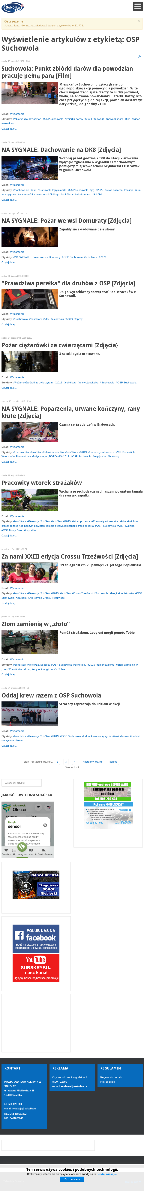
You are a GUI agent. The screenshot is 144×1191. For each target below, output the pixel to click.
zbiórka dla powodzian (28, 118)
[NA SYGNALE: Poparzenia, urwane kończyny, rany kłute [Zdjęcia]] (30, 431)
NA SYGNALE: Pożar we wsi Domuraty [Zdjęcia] (67, 220)
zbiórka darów (74, 118)
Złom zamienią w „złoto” (36, 624)
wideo (136, 118)
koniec (113, 761)
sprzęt (79, 318)
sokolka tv (92, 257)
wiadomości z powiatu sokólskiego (39, 194)
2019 (70, 318)
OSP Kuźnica (126, 525)
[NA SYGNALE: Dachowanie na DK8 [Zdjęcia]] (30, 167)
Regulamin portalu (111, 1077)
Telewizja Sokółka (39, 521)
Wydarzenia (17, 113)
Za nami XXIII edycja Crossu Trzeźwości (41, 597)
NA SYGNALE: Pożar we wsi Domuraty (38, 257)
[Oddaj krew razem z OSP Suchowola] (30, 713)
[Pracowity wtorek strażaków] (30, 499)
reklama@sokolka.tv (73, 1086)
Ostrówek (45, 189)
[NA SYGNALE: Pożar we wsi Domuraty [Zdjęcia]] (30, 236)
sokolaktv (20, 736)
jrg (92, 189)
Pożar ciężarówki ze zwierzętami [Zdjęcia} (60, 345)
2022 (100, 189)
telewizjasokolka (88, 382)
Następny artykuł (92, 761)
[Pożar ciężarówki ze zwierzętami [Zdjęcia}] (30, 361)
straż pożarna (114, 189)
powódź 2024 (115, 118)
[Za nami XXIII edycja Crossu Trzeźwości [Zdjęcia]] (30, 572)
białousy (114, 456)
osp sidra (31, 530)
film (128, 118)
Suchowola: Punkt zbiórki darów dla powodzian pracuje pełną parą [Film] (67, 72)
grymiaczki (60, 189)
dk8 (34, 189)
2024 (89, 118)
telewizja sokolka (54, 452)
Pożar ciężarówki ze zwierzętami (34, 382)
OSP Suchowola (53, 118)
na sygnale (9, 194)
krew (19, 740)
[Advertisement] (36, 1023)
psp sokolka (22, 452)
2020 (103, 257)
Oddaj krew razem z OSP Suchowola (51, 695)
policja (129, 189)
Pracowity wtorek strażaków (42, 482)
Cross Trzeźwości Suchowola (91, 593)
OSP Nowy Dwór (13, 530)
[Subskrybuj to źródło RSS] (139, 56)
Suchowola (21, 318)
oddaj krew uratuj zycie (97, 736)
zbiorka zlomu (106, 664)
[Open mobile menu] (138, 6)
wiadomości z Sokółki (89, 194)
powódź (99, 118)
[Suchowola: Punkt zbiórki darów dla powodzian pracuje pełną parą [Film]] (30, 92)
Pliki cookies (107, 1081)
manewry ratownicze (102, 452)
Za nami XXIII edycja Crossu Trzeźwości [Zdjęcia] (70, 556)
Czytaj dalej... (9, 128)
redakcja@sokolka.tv (24, 1108)
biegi (114, 593)
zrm (138, 189)
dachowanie (22, 189)
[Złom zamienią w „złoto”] (30, 642)
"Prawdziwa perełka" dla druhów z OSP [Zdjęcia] (68, 283)
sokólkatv (8, 123)
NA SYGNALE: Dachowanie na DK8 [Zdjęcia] (61, 149)
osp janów (100, 456)
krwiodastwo (121, 736)
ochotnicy (80, 664)
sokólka (36, 452)
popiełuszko (127, 593)
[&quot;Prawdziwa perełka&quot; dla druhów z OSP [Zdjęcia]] (30, 298)
